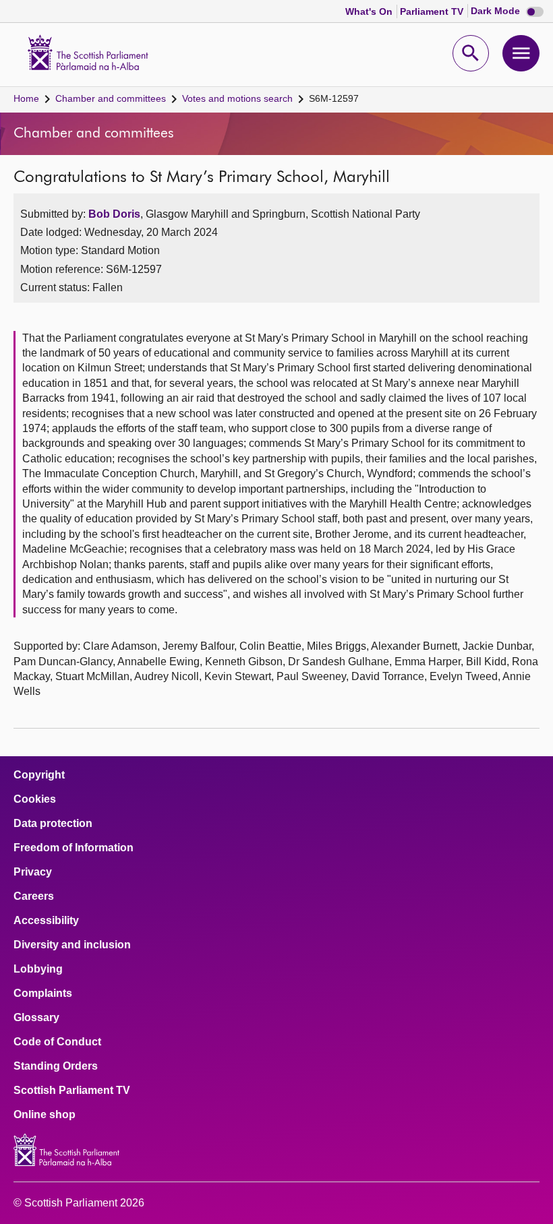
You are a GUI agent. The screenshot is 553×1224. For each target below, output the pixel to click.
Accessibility (46, 920)
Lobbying (38, 969)
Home (26, 98)
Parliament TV (433, 11)
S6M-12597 (334, 98)
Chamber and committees (110, 98)
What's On (370, 11)
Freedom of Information (73, 848)
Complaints (42, 993)
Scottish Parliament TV (71, 1090)
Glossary (36, 1017)
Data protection (52, 823)
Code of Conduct (57, 1042)
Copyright (39, 775)
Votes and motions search (237, 98)
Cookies (34, 799)
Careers (33, 896)
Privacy (32, 872)
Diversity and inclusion (72, 945)
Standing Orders (55, 1066)
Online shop (44, 1114)
